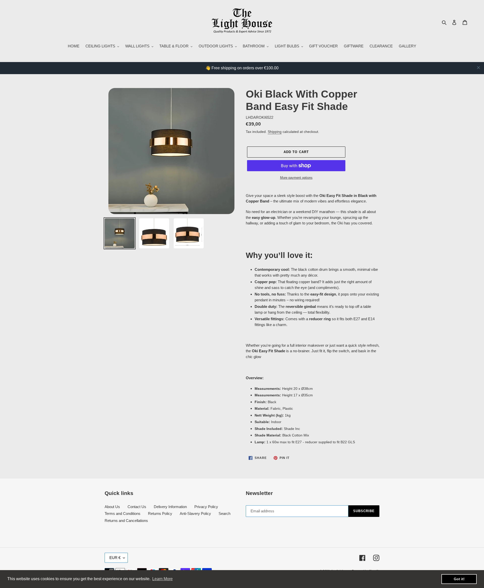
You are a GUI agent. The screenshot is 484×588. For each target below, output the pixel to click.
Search (224, 513)
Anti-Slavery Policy (195, 513)
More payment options (296, 178)
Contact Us (137, 507)
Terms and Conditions (122, 513)
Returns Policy (160, 513)
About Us (112, 507)
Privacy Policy (206, 507)
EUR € (114, 557)
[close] (478, 67)
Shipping (275, 132)
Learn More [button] (162, 579)
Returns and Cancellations (126, 520)
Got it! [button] (459, 579)
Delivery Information (170, 507)
